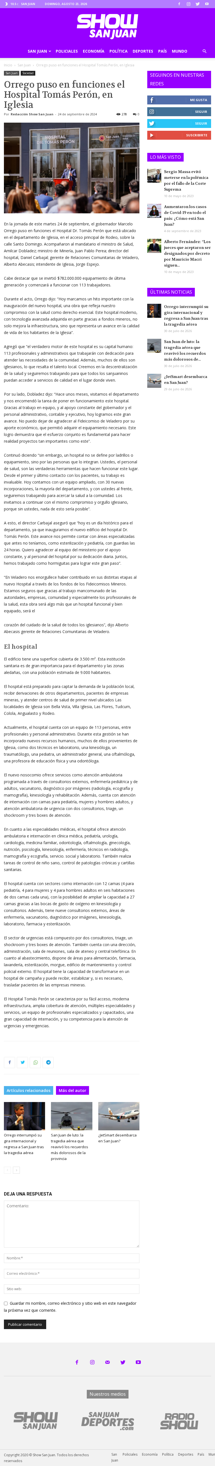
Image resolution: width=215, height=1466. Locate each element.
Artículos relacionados (28, 1090)
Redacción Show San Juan (32, 114)
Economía (93, 51)
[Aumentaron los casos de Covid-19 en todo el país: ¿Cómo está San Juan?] (154, 211)
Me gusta (198, 100)
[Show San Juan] (107, 26)
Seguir (201, 111)
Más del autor (72, 1090)
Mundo (179, 51)
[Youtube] (207, 4)
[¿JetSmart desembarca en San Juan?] (118, 1116)
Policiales (67, 51)
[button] (204, 51)
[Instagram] (188, 4)
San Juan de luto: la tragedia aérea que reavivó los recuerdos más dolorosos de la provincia (69, 1147)
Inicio (8, 65)
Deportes (143, 51)
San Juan (37, 51)
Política (118, 51)
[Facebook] (179, 4)
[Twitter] (197, 4)
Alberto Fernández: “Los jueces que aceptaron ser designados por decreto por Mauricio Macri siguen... (187, 253)
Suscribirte (196, 135)
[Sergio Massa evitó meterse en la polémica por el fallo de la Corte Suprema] (154, 176)
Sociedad (28, 73)
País (162, 51)
